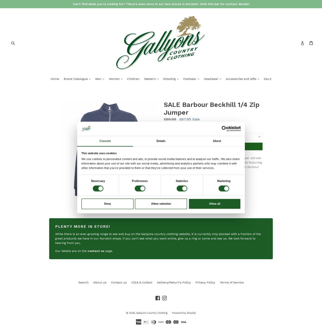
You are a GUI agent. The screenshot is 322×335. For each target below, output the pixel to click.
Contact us (119, 282)
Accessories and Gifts (243, 79)
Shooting (171, 79)
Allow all (214, 203)
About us (99, 282)
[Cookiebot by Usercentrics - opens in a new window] (224, 128)
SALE (268, 79)
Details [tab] (161, 141)
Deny (107, 203)
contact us (96, 251)
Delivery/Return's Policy (174, 282)
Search (83, 282)
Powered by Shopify (184, 313)
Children (133, 79)
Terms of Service (232, 282)
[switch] (140, 188)
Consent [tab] (105, 141)
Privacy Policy (205, 282)
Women (116, 79)
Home (54, 79)
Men (100, 79)
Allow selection (161, 203)
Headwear (213, 79)
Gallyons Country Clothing (151, 313)
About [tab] (217, 141)
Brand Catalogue (78, 79)
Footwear (192, 79)
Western (152, 79)
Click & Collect (141, 282)
